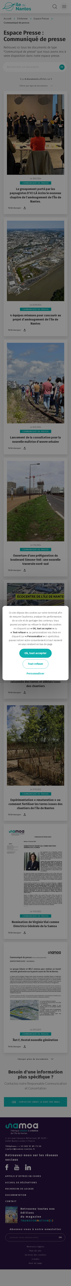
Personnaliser (35, 673)
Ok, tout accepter (35, 653)
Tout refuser (35, 664)
